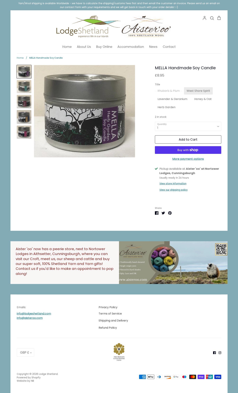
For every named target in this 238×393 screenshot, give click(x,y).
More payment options (188, 159)
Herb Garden (166, 107)
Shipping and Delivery (113, 321)
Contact (169, 46)
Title (157, 84)
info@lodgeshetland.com (34, 314)
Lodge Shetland (48, 374)
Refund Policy (108, 328)
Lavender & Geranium (172, 99)
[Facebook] (213, 352)
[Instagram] (218, 352)
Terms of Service (110, 314)
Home (67, 46)
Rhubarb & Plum (169, 91)
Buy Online (104, 46)
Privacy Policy (108, 307)
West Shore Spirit (198, 91)
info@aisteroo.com (30, 318)
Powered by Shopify (29, 377)
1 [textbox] (157, 128)
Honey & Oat (203, 99)
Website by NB (25, 381)
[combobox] (188, 126)
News (153, 46)
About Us (84, 46)
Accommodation (130, 46)
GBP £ (24, 352)
